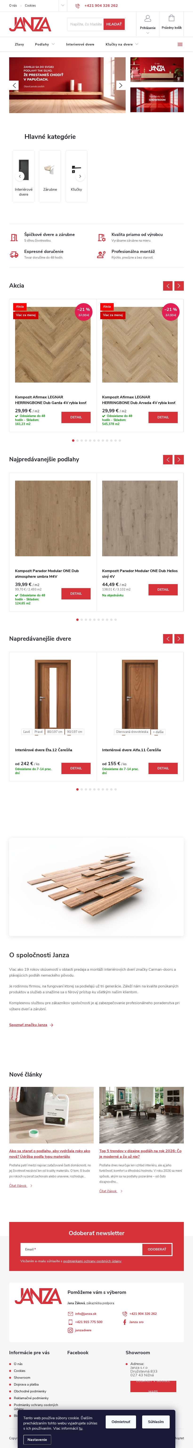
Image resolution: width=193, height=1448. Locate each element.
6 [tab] (94, 440)
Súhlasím (156, 1421)
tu (80, 1428)
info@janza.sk (85, 1314)
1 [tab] (73, 440)
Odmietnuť (121, 1421)
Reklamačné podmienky (31, 1398)
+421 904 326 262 (143, 1314)
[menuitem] (19, 44)
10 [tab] (111, 440)
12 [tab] (120, 440)
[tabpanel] (52, 365)
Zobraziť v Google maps (153, 1386)
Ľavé (26, 732)
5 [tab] (90, 440)
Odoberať (157, 1249)
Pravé (39, 732)
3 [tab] (81, 440)
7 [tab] (98, 440)
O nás (13, 6)
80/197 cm (54, 732)
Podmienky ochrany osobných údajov (36, 1407)
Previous (168, 286)
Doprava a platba (26, 1384)
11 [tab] (115, 440)
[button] (14, 85)
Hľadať (114, 24)
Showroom (22, 1377)
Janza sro (136, 1322)
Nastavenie (37, 1439)
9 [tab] (107, 440)
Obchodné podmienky (30, 1391)
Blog (17, 1416)
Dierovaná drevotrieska (132, 732)
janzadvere (83, 1330)
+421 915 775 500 (88, 1322)
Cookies (30, 6)
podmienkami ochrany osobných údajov (92, 1261)
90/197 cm (74, 732)
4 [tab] (86, 440)
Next (179, 286)
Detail (76, 417)
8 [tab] (103, 440)
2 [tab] (77, 440)
